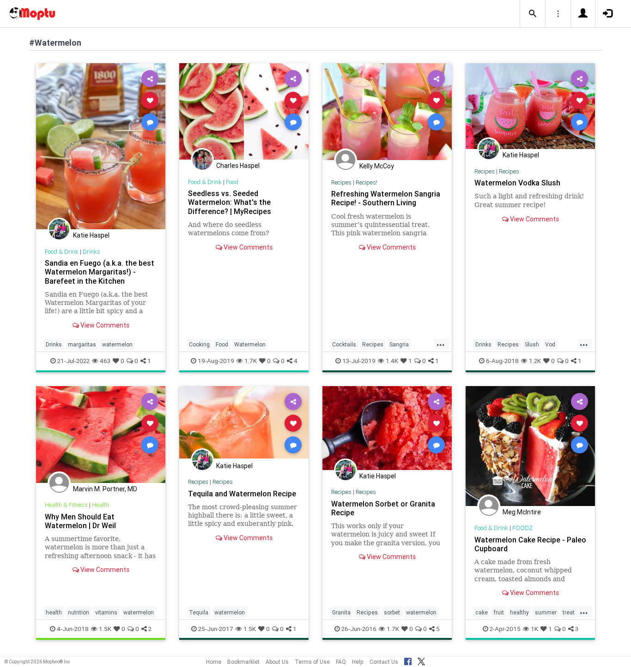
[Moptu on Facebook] (408, 660)
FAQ (341, 661)
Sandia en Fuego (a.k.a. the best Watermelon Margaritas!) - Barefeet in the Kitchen (99, 271)
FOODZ (522, 528)
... (441, 344)
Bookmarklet (243, 661)
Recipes (341, 182)
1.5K (105, 629)
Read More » (100, 146)
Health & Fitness (66, 505)
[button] (533, 13)
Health (100, 505)
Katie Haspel (91, 235)
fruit (499, 612)
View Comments (104, 325)
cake (481, 612)
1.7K (250, 361)
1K (534, 629)
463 (105, 361)
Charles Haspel (238, 165)
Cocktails (344, 344)
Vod (550, 344)
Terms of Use (312, 661)
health (54, 612)
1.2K (535, 361)
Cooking (199, 344)
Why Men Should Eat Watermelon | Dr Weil (80, 521)
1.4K (392, 361)
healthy (519, 612)
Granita (341, 612)
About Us (277, 661)
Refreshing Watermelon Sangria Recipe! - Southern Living (385, 198)
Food (232, 182)
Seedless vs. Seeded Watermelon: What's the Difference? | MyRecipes (229, 202)
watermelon (117, 344)
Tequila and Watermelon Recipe (242, 493)
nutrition (78, 612)
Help (358, 661)
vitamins (106, 612)
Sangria (399, 344)
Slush (532, 344)
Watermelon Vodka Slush (517, 182)
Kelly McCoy (376, 166)
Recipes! (366, 182)
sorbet (392, 612)
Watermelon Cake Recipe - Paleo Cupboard (530, 544)
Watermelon (250, 344)
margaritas (82, 344)
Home (213, 661)
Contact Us (384, 661)
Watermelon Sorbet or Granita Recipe (383, 508)
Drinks (91, 252)
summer (546, 612)
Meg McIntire (522, 512)
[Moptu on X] (421, 660)
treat (569, 612)
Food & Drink (62, 252)
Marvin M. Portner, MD (105, 489)
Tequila (198, 612)
